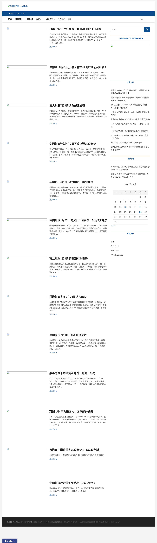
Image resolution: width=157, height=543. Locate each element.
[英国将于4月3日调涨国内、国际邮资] (27, 196)
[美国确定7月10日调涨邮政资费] (27, 349)
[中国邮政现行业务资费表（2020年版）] (27, 494)
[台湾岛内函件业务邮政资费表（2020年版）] (27, 461)
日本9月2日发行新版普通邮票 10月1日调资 (75, 29)
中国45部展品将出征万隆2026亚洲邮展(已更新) (130, 119)
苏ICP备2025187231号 (35, 522)
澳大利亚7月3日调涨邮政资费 (67, 105)
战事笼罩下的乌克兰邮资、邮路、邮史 (72, 373)
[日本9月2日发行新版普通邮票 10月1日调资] (27, 43)
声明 (69, 19)
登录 (112, 242)
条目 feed (114, 246)
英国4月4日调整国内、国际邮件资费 (71, 411)
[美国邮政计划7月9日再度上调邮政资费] (27, 158)
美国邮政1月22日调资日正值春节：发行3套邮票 (78, 220)
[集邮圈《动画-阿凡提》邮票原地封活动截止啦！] (27, 81)
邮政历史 (49, 19)
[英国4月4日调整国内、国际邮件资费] (27, 426)
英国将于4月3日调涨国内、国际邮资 (71, 182)
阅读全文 (53, 47)
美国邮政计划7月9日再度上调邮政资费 (72, 143)
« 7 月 (113, 226)
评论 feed (114, 250)
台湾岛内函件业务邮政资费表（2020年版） (75, 449)
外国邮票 (29, 19)
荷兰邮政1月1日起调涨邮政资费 (68, 258)
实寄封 (39, 19)
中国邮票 (18, 19)
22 (140, 212)
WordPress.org (117, 255)
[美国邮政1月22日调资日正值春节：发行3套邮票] (27, 234)
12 (125, 207)
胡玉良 (113, 174)
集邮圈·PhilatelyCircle (15, 522)
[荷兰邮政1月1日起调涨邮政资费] (27, 273)
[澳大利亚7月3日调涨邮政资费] (27, 120)
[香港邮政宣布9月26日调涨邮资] (27, 311)
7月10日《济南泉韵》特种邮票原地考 (126, 143)
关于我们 (61, 19)
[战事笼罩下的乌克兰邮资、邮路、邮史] (27, 387)
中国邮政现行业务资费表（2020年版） (72, 483)
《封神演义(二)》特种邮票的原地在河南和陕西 (130, 131)
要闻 (10, 19)
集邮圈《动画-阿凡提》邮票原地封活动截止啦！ (78, 67)
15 (140, 207)
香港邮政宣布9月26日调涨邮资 (68, 296)
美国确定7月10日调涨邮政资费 (68, 335)
